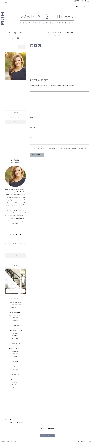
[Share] (2, 23)
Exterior (15, 320)
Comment (33, 90)
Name (32, 117)
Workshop (15, 390)
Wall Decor (15, 384)
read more (15, 228)
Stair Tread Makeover (15, 291)
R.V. (15, 346)
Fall (15, 322)
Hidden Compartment (15, 330)
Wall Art (15, 382)
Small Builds (15, 361)
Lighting (15, 335)
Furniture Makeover (15, 328)
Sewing (15, 356)
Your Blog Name (12, 441)
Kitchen (15, 333)
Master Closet (15, 341)
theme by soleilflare (84, 441)
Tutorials (15, 377)
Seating (15, 353)
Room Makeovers (15, 348)
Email (32, 127)
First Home (15, 325)
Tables (15, 371)
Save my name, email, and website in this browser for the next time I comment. (60, 148)
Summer (15, 369)
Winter (15, 387)
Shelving (15, 359)
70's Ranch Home (15, 302)
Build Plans (15, 307)
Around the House (15, 304)
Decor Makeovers (15, 315)
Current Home (15, 312)
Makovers (15, 338)
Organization (15, 343)
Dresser (15, 317)
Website (32, 137)
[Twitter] (2, 18)
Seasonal (15, 351)
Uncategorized (15, 379)
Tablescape (15, 374)
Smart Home (15, 364)
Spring (15, 366)
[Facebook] (2, 14)
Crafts (15, 310)
